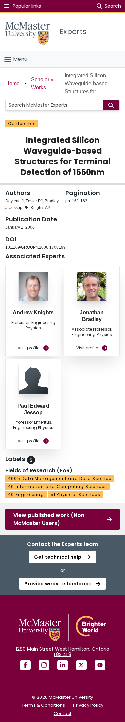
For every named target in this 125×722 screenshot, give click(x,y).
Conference (22, 123)
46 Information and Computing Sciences (57, 486)
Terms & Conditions (43, 705)
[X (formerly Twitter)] (81, 665)
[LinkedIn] (62, 665)
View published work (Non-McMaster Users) (50, 519)
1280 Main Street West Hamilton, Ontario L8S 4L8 (62, 651)
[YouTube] (100, 665)
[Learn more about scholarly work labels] (31, 460)
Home (12, 83)
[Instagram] (44, 665)
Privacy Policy (88, 705)
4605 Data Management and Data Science (59, 478)
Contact (62, 713)
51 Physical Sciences (75, 494)
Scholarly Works (42, 83)
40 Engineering (26, 494)
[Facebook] (25, 665)
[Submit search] (111, 105)
